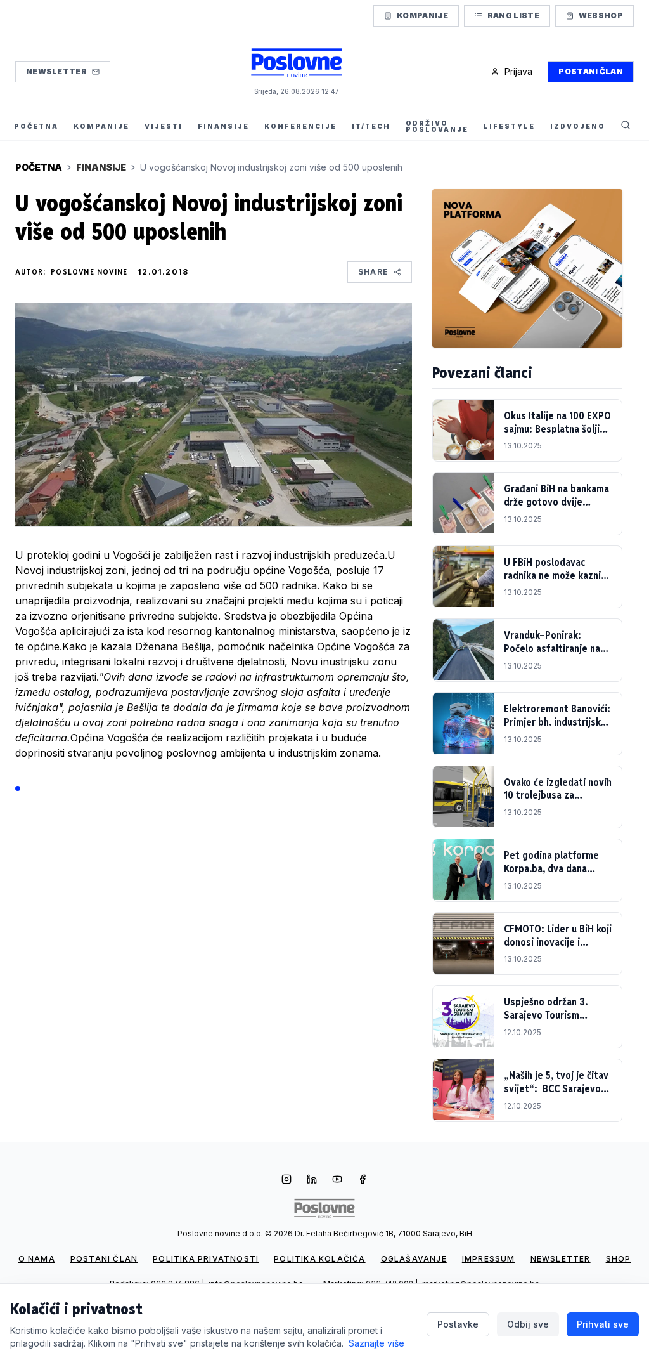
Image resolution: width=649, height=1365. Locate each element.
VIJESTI (164, 126)
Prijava (518, 71)
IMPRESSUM (488, 1259)
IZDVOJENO (577, 126)
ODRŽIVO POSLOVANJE (437, 126)
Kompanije (422, 15)
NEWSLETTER (560, 1259)
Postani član (590, 71)
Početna (38, 167)
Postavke (458, 1324)
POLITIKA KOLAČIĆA (319, 1259)
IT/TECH (371, 126)
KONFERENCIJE (300, 126)
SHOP (618, 1259)
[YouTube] (337, 1180)
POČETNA (36, 126)
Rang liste (513, 15)
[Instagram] (286, 1180)
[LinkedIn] (312, 1180)
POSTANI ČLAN (104, 1259)
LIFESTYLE (509, 126)
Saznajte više (376, 1343)
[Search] (625, 126)
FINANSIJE (223, 126)
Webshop (601, 15)
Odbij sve (528, 1324)
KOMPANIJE (101, 126)
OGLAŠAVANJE (414, 1259)
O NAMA (36, 1259)
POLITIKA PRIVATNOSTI (206, 1259)
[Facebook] (362, 1180)
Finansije (101, 167)
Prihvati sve (603, 1324)
